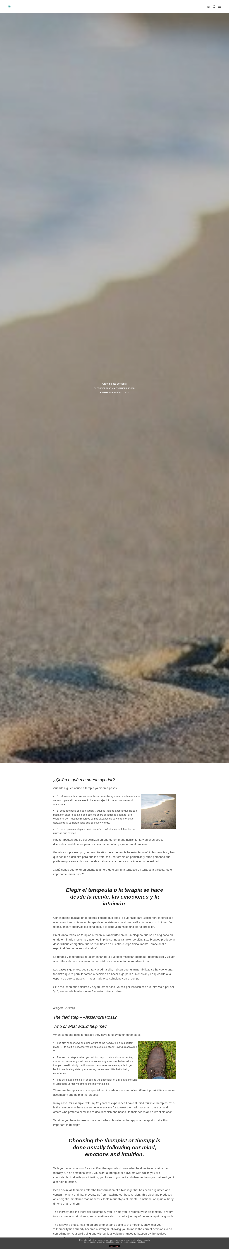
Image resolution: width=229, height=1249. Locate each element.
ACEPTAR (114, 1246)
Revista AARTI (107, 392)
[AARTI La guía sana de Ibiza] (9, 6)
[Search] (214, 6)
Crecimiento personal (114, 383)
